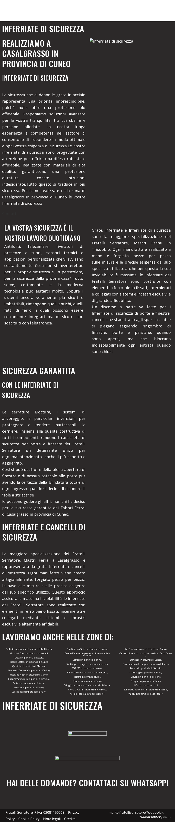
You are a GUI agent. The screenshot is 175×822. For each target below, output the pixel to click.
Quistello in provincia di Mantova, (29, 666)
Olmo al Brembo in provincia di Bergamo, (87, 672)
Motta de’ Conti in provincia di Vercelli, (29, 653)
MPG (167, 817)
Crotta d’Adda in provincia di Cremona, (87, 689)
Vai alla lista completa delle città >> (29, 691)
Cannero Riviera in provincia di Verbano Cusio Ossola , (145, 654)
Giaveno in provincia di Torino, (146, 676)
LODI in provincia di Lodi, (146, 685)
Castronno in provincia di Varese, (29, 683)
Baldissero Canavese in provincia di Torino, (29, 670)
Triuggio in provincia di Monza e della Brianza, (87, 685)
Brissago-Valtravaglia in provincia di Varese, (29, 678)
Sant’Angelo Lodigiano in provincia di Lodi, (87, 664)
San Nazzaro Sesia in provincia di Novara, (87, 649)
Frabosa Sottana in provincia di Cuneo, (29, 661)
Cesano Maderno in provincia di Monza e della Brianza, (87, 654)
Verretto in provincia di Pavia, (87, 659)
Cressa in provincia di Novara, (29, 657)
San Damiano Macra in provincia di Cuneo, (145, 649)
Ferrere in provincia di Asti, (87, 676)
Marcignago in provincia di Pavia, (146, 672)
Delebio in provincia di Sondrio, (146, 668)
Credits (70, 818)
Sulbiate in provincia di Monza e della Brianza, (29, 649)
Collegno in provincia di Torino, (145, 681)
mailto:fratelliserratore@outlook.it (136, 812)
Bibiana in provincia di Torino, (87, 681)
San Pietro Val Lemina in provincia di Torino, (146, 689)
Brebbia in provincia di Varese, (29, 687)
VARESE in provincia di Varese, (87, 668)
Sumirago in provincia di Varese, (146, 659)
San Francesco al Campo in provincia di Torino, (146, 664)
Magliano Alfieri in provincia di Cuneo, (29, 674)
